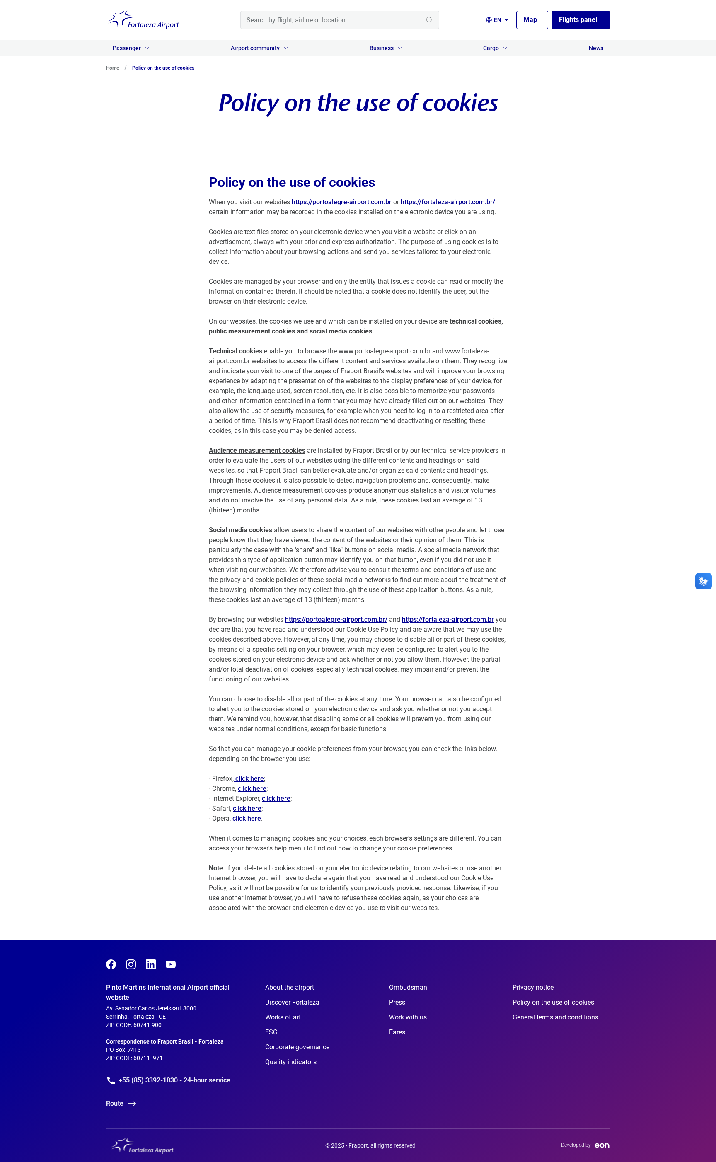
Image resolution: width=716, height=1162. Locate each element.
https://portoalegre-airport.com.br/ (336, 619)
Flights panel (578, 20)
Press (397, 1002)
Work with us (408, 1017)
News (596, 48)
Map (530, 20)
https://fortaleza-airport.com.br (448, 619)
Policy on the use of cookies (553, 1002)
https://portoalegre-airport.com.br (342, 202)
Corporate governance (297, 1047)
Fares (397, 1032)
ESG (271, 1032)
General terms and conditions (555, 1017)
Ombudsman (408, 987)
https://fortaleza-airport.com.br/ (448, 202)
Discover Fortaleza (292, 1002)
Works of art (283, 1017)
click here (249, 779)
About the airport (289, 987)
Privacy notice (533, 987)
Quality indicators (291, 1062)
